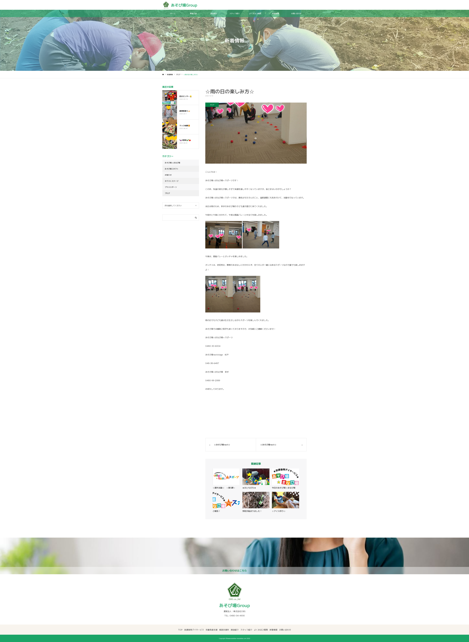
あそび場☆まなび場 (172, 162)
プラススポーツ (171, 187)
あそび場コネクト (171, 169)
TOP (180, 629)
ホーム (172, 13)
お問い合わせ (296, 13)
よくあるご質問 (255, 13)
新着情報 (275, 13)
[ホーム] (163, 74)
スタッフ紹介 (234, 13)
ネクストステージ (171, 181)
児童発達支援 (211, 629)
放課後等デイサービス (194, 629)
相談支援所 (224, 629)
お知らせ (168, 175)
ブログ (212, 105)
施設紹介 (213, 13)
